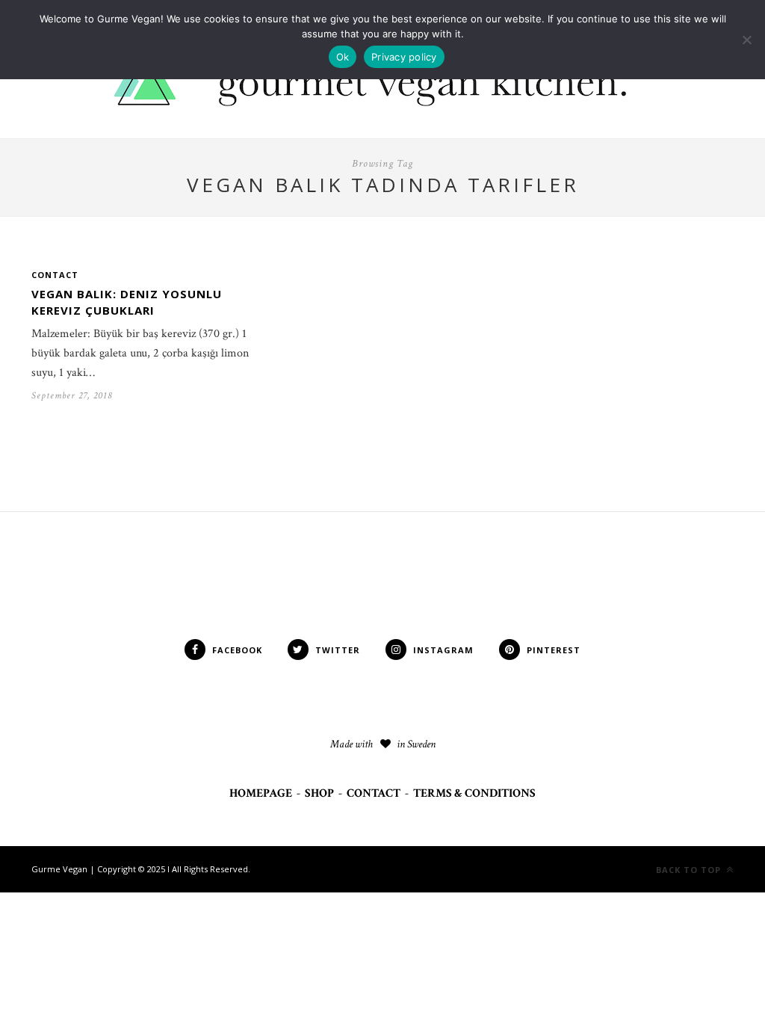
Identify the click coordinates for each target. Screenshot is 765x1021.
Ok (343, 57)
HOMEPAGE (260, 793)
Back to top (690, 869)
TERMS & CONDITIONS (474, 793)
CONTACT (373, 793)
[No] (746, 39)
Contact (54, 274)
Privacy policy (404, 57)
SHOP (319, 793)
